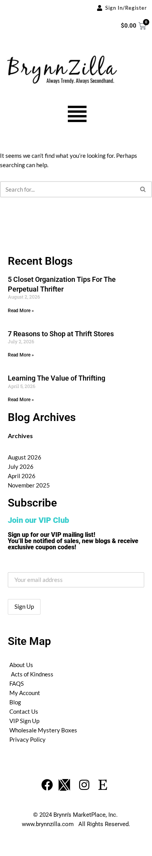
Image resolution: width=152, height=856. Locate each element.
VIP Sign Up (24, 720)
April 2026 (21, 475)
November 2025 (29, 485)
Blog (15, 702)
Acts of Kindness (32, 674)
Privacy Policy (27, 739)
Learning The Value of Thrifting (56, 378)
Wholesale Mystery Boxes (43, 730)
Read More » (21, 310)
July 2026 (21, 466)
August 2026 (24, 457)
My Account (24, 692)
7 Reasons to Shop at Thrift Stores (61, 334)
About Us (21, 664)
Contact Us (23, 711)
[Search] (143, 189)
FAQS (16, 683)
